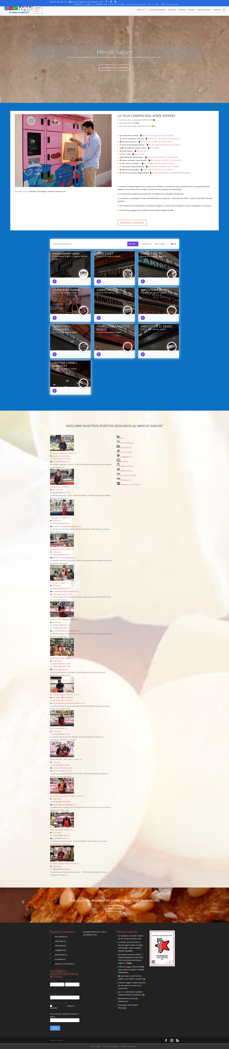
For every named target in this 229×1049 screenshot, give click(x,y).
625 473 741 (145, 142)
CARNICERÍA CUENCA (111, 290)
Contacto (217, 10)
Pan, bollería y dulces (128, 475)
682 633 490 (141, 151)
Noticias (182, 10)
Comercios (172, 10)
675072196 (65, 459)
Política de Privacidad (110, 1046)
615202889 (65, 802)
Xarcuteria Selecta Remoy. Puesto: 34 (64, 863)
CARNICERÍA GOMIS (66, 290)
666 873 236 (139, 154)
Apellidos (68, 981)
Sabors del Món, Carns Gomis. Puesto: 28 (66, 759)
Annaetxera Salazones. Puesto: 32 (63, 453)
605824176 (65, 555)
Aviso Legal (95, 1046)
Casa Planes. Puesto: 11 (59, 583)
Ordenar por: (147, 244)
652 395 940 (155, 160)
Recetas (191, 10)
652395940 (65, 765)
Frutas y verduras (127, 466)
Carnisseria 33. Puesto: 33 (60, 518)
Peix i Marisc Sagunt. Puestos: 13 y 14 (64, 694)
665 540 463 (152, 166)
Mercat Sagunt (115, 52)
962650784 (65, 588)
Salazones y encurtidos (61, 456)
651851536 (65, 835)
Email (53, 994)
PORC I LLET (105, 253)
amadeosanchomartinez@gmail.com (67, 526)
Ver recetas (114, 908)
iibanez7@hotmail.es (61, 669)
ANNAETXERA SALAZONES (61, 327)
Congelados (68, 697)
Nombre (54, 981)
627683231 (65, 628)
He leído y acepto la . (62, 1007)
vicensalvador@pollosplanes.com (65, 591)
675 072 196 (151, 157)
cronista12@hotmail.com (62, 768)
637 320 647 (154, 148)
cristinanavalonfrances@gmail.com (66, 631)
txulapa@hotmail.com (61, 461)
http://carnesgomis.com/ (62, 771)
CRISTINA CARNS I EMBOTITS (64, 364)
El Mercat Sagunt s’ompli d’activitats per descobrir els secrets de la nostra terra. (132, 985)
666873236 (65, 734)
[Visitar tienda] (55, 281)
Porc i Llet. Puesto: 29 (58, 728)
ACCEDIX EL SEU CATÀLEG (163, 135)
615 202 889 (148, 163)
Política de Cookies (128, 1046)
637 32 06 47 (68, 700)
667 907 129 (157, 173)
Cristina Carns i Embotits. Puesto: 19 (64, 619)
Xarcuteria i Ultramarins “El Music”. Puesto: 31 (67, 796)
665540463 (65, 869)
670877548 (147, 169)
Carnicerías (56, 520)
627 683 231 (152, 138)
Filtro (133, 244)
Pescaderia (56, 697)
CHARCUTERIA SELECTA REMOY (113, 327)
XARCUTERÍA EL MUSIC (156, 326)
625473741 (65, 523)
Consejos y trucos (204, 10)
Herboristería (57, 661)
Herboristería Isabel (65, 253)
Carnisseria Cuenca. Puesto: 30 (62, 549)
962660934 (65, 492)
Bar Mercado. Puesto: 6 (59, 487)
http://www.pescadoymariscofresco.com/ (69, 703)
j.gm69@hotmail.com (61, 838)
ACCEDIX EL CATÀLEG (132, 222)
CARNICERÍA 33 (151, 253)
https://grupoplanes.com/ (62, 594)
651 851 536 (153, 145)
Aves (122, 438)
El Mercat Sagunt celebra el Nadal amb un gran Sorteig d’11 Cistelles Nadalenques (131, 970)
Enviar (55, 1028)
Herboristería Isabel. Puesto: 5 (61, 658)
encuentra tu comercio (114, 67)
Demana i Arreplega (157, 10)
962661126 (65, 625)
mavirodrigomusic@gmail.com (64, 804)
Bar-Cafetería (57, 490)
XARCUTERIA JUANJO (155, 290)
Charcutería (56, 731)
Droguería (124, 461)
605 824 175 (147, 135)
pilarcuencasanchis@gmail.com (65, 557)
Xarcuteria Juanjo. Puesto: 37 (61, 830)
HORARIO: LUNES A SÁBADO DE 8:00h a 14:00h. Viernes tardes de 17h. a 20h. (116, 4)
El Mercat (140, 10)
